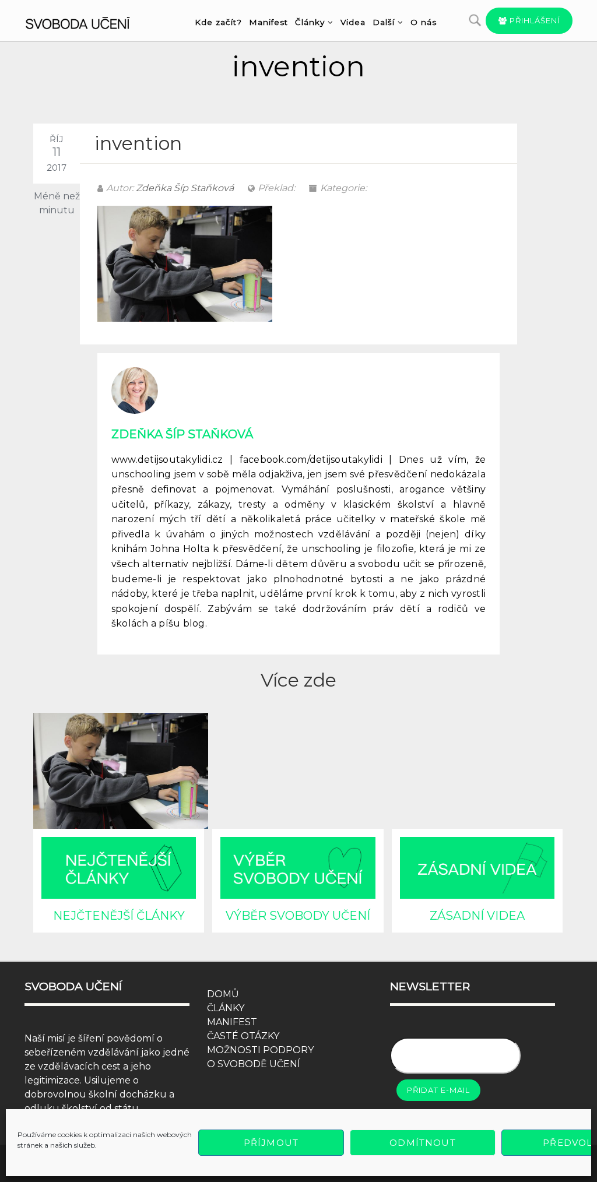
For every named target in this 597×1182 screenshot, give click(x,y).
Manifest (268, 22)
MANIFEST (232, 1022)
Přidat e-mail (438, 1090)
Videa (353, 22)
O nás (423, 22)
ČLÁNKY (225, 1008)
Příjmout (271, 1142)
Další (384, 22)
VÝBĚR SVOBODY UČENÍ (298, 916)
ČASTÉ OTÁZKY (243, 1036)
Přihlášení (533, 20)
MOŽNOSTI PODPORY (260, 1050)
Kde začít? (218, 22)
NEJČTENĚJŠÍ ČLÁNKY (119, 916)
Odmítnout (422, 1142)
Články (310, 22)
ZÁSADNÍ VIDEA (477, 916)
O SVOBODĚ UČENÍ (253, 1064)
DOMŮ (223, 994)
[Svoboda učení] (86, 21)
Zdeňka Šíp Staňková (185, 188)
